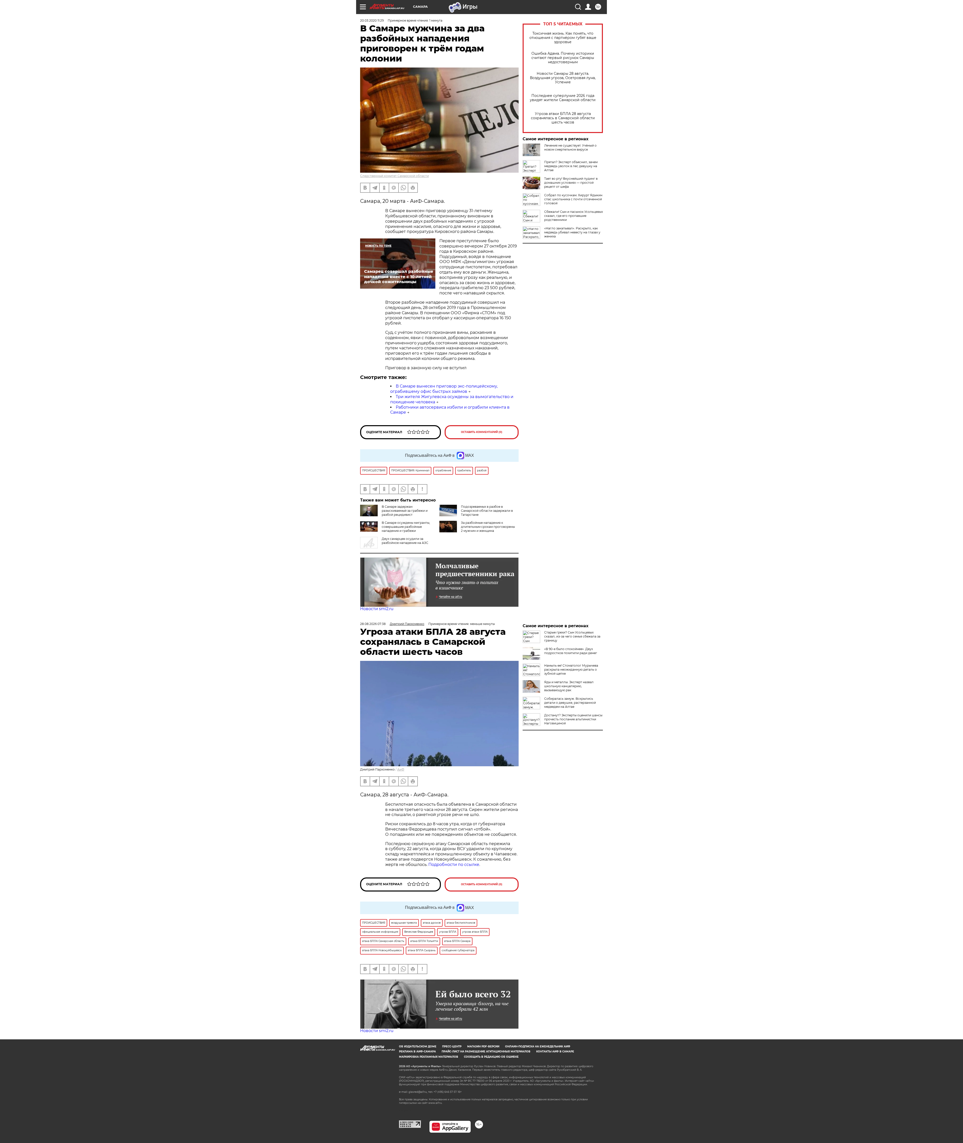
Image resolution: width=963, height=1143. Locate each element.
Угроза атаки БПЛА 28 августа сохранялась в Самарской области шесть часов (563, 118)
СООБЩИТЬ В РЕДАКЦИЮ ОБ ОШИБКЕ (491, 1056)
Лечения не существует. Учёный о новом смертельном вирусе (570, 147)
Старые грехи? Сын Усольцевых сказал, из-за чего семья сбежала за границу (572, 636)
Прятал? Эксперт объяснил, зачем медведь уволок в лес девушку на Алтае (571, 166)
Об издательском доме (417, 1046)
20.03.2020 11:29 (372, 20)
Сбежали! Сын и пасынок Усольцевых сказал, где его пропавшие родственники (573, 216)
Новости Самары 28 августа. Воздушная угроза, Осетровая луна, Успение (563, 78)
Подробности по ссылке (453, 864)
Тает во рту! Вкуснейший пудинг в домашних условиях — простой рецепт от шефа (571, 182)
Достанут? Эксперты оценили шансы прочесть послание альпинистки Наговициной (573, 719)
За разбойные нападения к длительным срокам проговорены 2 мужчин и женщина (488, 527)
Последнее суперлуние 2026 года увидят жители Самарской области (563, 98)
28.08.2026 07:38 (373, 624)
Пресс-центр (451, 1046)
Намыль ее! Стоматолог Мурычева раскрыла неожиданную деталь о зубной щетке (571, 669)
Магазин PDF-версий (483, 1046)
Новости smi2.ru (376, 608)
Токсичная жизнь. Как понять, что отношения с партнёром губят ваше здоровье (562, 37)
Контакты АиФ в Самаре (555, 1051)
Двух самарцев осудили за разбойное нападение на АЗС (405, 541)
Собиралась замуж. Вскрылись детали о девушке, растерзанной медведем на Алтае (570, 703)
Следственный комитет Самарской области (394, 176)
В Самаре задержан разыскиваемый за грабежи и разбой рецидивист (405, 511)
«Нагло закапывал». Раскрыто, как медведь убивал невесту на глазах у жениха (572, 232)
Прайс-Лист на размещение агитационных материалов (486, 1051)
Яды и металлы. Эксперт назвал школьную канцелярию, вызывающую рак (569, 686)
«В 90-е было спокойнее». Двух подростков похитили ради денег (570, 651)
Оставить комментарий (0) (481, 432)
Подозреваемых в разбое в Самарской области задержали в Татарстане (487, 511)
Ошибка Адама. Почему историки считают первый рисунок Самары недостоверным (562, 57)
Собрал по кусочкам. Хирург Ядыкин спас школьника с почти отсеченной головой (573, 199)
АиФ (400, 769)
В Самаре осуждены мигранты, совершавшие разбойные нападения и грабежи (406, 527)
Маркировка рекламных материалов (428, 1056)
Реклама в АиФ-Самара (417, 1051)
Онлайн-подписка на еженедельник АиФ (537, 1046)
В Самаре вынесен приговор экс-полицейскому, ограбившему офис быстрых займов (444, 389)
